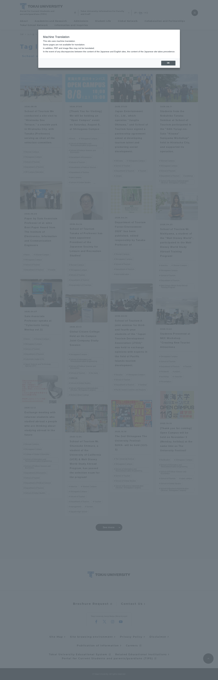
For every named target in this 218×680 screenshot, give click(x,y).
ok (168, 63)
